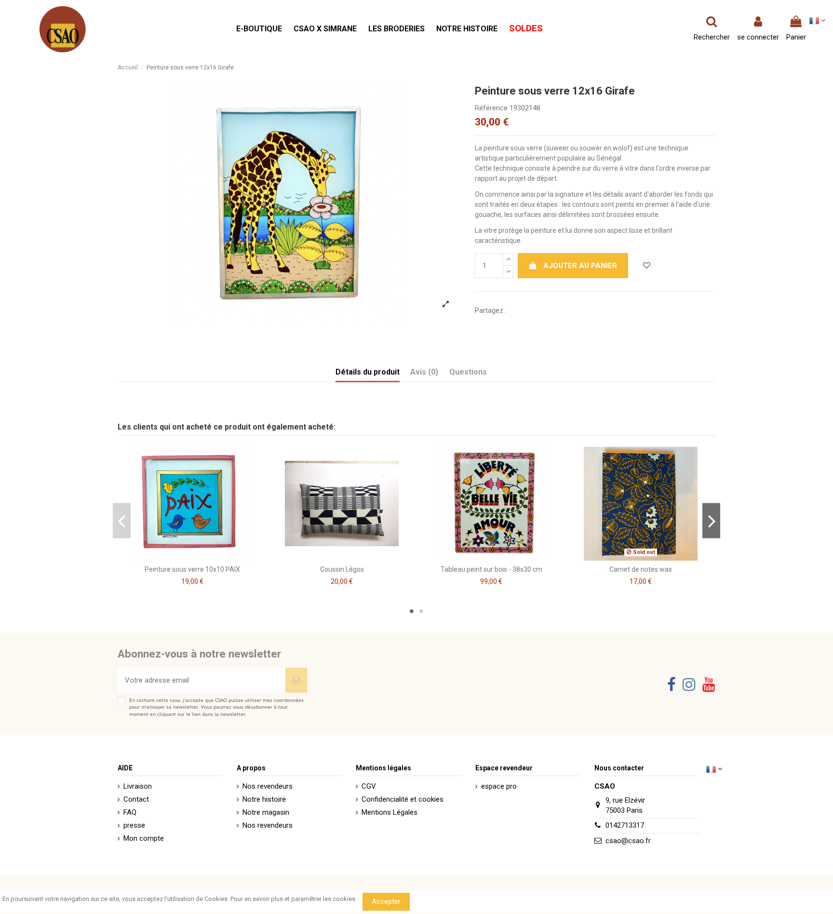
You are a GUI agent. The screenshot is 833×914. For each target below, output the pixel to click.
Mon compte (143, 838)
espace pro (499, 786)
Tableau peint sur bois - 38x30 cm (491, 569)
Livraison (137, 786)
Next (711, 520)
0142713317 (624, 825)
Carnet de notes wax (640, 569)
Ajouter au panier (580, 265)
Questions (468, 371)
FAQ (129, 812)
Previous (122, 520)
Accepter (386, 901)
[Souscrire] (296, 680)
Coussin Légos (342, 569)
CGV (369, 786)
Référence (491, 108)
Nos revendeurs (267, 786)
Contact (136, 799)
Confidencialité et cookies (402, 799)
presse (134, 825)
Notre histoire (264, 799)
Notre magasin (265, 812)
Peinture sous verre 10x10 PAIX (192, 569)
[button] (259, 29)
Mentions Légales (389, 812)
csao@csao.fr (628, 840)
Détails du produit (368, 371)
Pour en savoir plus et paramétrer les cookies (292, 898)
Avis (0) (424, 371)
